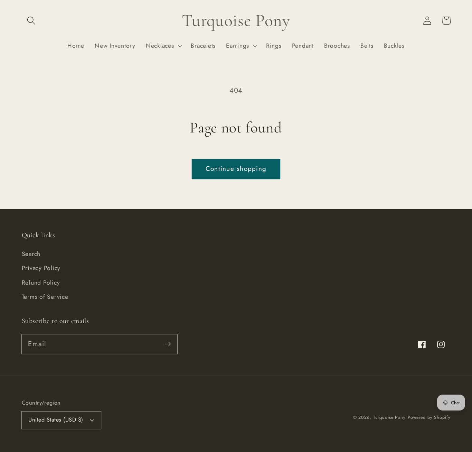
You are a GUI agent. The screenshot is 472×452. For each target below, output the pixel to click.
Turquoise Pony (389, 417)
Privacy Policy (41, 268)
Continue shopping (236, 168)
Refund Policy (41, 282)
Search (31, 253)
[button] (31, 20)
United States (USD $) (55, 420)
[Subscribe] (167, 343)
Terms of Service (45, 296)
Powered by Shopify (429, 417)
